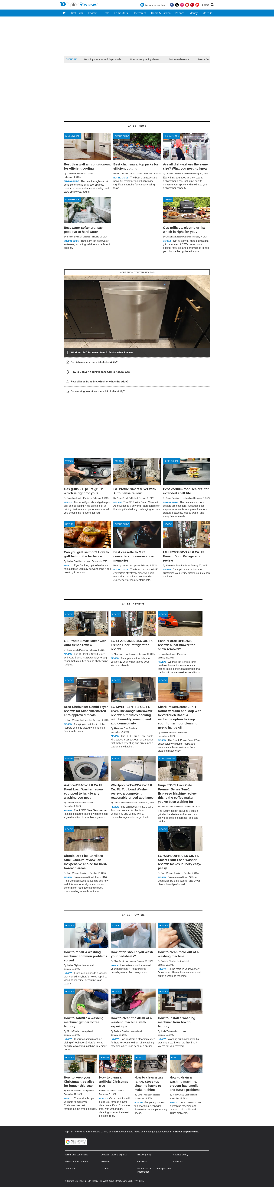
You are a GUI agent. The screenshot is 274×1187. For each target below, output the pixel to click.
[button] (208, 4)
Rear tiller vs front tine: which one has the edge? (99, 381)
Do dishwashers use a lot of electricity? (94, 362)
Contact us (70, 1168)
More (206, 13)
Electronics (139, 13)
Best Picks (77, 13)
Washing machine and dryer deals (102, 59)
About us (178, 1161)
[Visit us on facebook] (172, 5)
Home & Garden (161, 13)
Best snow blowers (179, 59)
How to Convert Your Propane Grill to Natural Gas (100, 372)
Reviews (93, 13)
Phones (179, 13)
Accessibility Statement (77, 1161)
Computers (121, 13)
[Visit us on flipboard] (197, 5)
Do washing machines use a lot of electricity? (98, 391)
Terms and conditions (76, 1154)
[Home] (64, 13)
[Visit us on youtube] (187, 5)
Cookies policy (180, 1154)
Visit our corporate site (185, 1131)
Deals (106, 13)
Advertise (142, 1161)
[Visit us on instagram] (182, 5)
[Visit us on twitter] (177, 5)
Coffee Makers (167, 758)
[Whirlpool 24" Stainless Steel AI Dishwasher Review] (137, 316)
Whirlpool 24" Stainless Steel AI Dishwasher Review (102, 352)
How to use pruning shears (144, 59)
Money (193, 13)
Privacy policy (144, 1154)
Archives (105, 1161)
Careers (105, 1168)
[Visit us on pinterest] (192, 5)
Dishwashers (171, 136)
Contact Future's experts (114, 1154)
